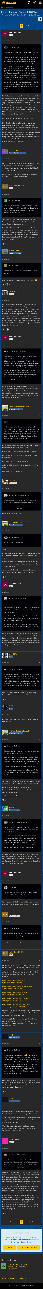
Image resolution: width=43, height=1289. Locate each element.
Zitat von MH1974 (13, 537)
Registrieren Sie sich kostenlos (19, 1240)
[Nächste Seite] (33, 26)
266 (29, 26)
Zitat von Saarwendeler (15, 422)
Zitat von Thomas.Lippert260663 (18, 495)
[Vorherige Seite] (10, 26)
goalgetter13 (11, 1266)
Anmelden (10, 1247)
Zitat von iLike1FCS (13, 201)
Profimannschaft (12, 1268)
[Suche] (29, 3)
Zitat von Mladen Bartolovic (16, 351)
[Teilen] (40, 19)
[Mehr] (39, 41)
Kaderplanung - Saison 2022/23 (18, 1264)
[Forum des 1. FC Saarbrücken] (9, 3)
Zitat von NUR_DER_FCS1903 (17, 822)
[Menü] (40, 3)
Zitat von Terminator (14, 47)
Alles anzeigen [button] (21, 508)
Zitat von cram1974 (13, 887)
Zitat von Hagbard (13, 266)
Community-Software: (21, 1285)
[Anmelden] (34, 2)
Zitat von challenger (13, 746)
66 (21, 26)
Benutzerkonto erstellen (29, 1247)
